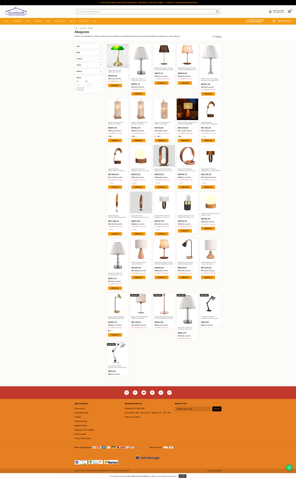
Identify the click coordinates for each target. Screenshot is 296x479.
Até (86, 81)
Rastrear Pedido (81, 425)
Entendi (182, 476)
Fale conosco (80, 408)
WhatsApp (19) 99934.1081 (135, 408)
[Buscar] (217, 11)
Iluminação (17, 21)
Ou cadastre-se (278, 12)
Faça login (280, 11)
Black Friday (84, 21)
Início (7, 21)
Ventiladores (60, 21)
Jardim (48, 21)
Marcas (72, 21)
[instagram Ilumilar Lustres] (126, 392)
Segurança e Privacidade (84, 430)
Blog (95, 21)
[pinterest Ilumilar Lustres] (169, 392)
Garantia (78, 417)
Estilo (28, 21)
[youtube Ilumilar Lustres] (143, 392)
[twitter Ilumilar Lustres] (161, 392)
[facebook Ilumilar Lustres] (135, 392)
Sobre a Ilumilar (80, 434)
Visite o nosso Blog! (132, 417)
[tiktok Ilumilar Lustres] (152, 392)
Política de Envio (81, 421)
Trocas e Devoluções (83, 438)
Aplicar (80, 89)
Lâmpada (38, 21)
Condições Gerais (81, 413)
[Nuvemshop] (214, 471)
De (77, 81)
